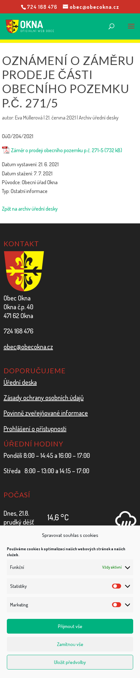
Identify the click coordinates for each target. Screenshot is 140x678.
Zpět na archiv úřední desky (30, 208)
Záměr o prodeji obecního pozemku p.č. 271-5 (57, 150)
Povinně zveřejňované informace (46, 413)
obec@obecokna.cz (28, 346)
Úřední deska (20, 382)
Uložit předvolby (70, 662)
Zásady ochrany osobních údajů (44, 397)
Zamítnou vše (70, 644)
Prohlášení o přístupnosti (35, 428)
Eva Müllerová (29, 117)
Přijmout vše (70, 626)
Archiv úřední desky (99, 117)
